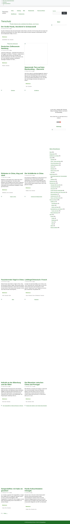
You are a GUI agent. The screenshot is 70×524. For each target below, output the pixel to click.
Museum (3, 65)
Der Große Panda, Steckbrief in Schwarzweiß (18, 27)
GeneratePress (43, 522)
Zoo (35, 509)
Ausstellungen (54, 203)
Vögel (10, 295)
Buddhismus (4, 192)
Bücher (53, 205)
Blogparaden (52, 153)
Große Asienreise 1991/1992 (56, 190)
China (12, 10)
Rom (52, 223)
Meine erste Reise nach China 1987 (58, 192)
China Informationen (55, 163)
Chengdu (52, 159)
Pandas (27, 509)
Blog (50, 152)
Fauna (33, 295)
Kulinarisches (52, 181)
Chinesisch (30, 295)
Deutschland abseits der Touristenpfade (59, 176)
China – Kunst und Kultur (56, 161)
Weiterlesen (4, 36)
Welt (24, 10)
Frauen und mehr (55, 210)
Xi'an (52, 172)
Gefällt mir (53, 201)
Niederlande (54, 220)
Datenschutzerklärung (6, 3)
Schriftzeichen (37, 295)
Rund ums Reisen (41, 10)
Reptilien (27, 190)
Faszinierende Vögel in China (12, 280)
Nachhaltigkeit (4, 39)
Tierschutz (11, 39)
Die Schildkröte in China (34, 173)
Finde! (64, 13)
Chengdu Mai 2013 (54, 186)
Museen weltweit (54, 227)
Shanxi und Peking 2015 (55, 197)
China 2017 (53, 188)
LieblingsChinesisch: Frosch (36, 280)
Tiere (8, 39)
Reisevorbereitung (54, 212)
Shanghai (52, 168)
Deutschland (52, 174)
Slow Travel (4, 401)
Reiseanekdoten (54, 194)
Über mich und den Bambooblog (8, 0)
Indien (52, 225)
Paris (53, 222)
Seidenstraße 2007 (54, 196)
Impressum (5, 2)
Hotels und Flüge (55, 207)
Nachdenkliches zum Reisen (56, 209)
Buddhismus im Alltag (54, 155)
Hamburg (19, 10)
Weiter (6, 513)
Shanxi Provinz (54, 170)
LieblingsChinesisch (55, 165)
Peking (52, 166)
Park (26, 401)
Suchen (54, 11)
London (53, 218)
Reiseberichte (31, 10)
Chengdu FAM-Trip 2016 (55, 184)
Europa (52, 216)
